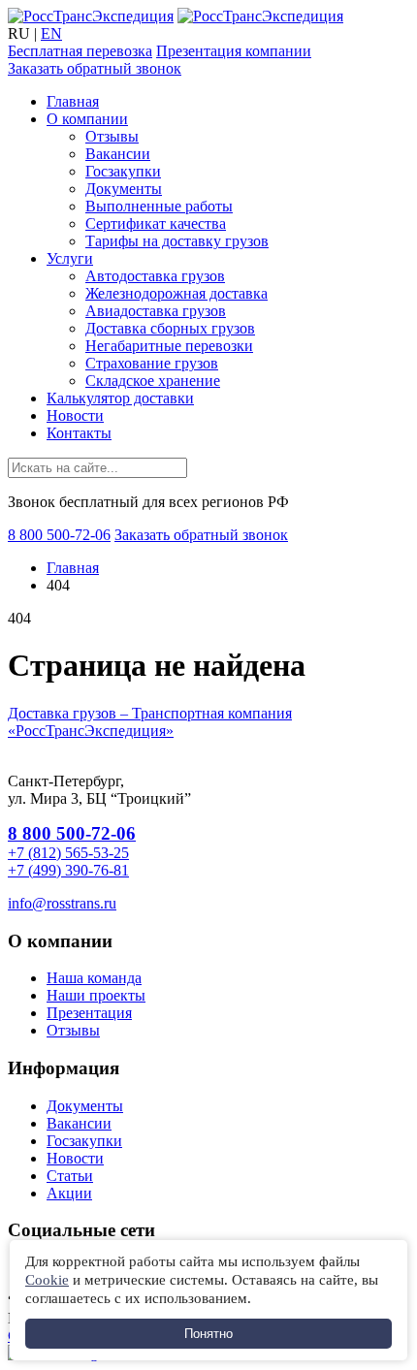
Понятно (208, 1333)
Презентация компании (233, 51)
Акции (69, 1193)
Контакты (79, 433)
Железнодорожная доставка (176, 293)
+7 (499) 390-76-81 (68, 870)
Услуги (70, 258)
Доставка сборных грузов (170, 328)
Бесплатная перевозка (80, 51)
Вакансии (117, 153)
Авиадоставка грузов (155, 311)
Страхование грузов (151, 363)
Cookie (47, 1279)
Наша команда (94, 978)
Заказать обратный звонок (94, 68)
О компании (87, 119)
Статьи (70, 1175)
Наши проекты (96, 995)
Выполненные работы (159, 206)
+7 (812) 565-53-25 (68, 852)
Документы (123, 188)
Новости (75, 415)
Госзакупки (123, 171)
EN (51, 33)
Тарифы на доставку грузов (177, 241)
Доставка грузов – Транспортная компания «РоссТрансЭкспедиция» (150, 722)
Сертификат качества (155, 223)
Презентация (89, 1012)
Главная (73, 101)
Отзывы (112, 136)
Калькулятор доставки (120, 398)
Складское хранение (152, 380)
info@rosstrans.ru (62, 903)
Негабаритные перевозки (169, 345)
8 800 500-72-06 (59, 534)
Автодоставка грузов (155, 276)
